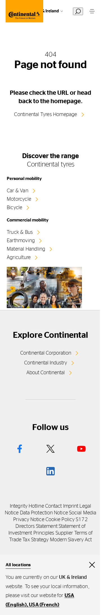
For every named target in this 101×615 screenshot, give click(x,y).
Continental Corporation (45, 353)
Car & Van (17, 190)
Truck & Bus (20, 232)
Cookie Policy (60, 519)
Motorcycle (19, 199)
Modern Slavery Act (71, 539)
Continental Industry (45, 363)
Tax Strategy (35, 539)
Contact (53, 506)
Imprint (71, 506)
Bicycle (14, 207)
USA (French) (44, 604)
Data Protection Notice (44, 512)
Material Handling (26, 249)
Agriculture (19, 257)
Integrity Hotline (27, 506)
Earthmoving (21, 240)
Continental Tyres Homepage (45, 114)
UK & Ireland (47, 11)
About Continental (45, 372)
